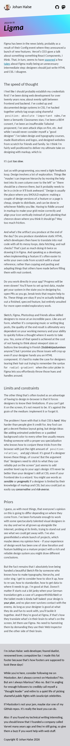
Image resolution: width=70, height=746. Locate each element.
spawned (50, 60)
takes (7, 64)
